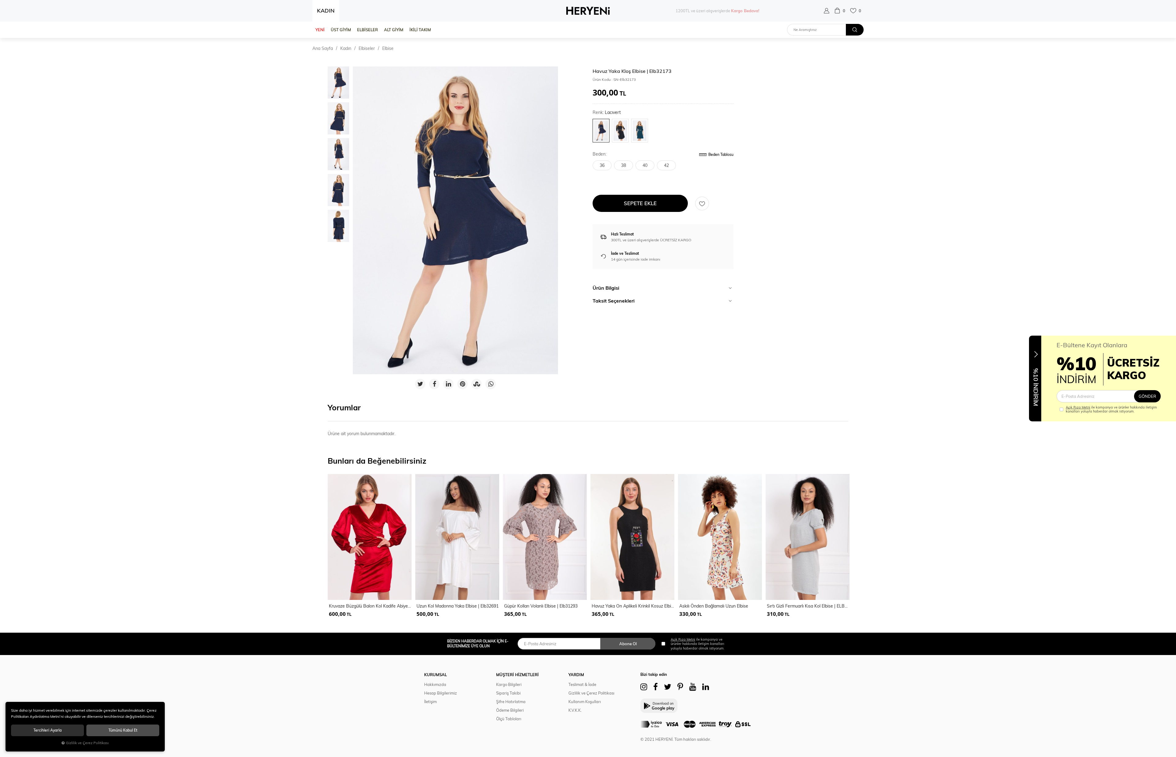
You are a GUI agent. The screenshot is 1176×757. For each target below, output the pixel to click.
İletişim (430, 701)
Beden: (599, 154)
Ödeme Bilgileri (510, 710)
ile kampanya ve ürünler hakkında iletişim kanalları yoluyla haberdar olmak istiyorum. (1111, 409)
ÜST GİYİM (341, 29)
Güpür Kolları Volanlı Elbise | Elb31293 (541, 606)
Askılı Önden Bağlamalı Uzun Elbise (713, 606)
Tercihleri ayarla (47, 730)
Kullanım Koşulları (584, 701)
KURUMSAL (435, 674)
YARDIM (576, 674)
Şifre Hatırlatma (511, 701)
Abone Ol (628, 643)
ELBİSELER (367, 29)
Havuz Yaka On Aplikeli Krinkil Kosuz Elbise (633, 606)
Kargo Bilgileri (509, 684)
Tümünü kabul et (122, 730)
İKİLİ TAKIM (420, 29)
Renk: (607, 112)
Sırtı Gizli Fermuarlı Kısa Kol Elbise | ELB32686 (808, 606)
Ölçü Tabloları (508, 718)
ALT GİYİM (393, 29)
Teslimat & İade (582, 684)
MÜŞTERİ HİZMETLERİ (517, 674)
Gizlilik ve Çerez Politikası (591, 693)
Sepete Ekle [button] (640, 203)
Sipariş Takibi (508, 693)
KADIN (326, 10)
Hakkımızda (435, 684)
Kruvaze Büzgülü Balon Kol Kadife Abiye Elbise (370, 606)
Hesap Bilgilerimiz (440, 693)
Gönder (1147, 396)
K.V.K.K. (575, 710)
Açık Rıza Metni (1078, 407)
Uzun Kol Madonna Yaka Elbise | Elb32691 (458, 606)
